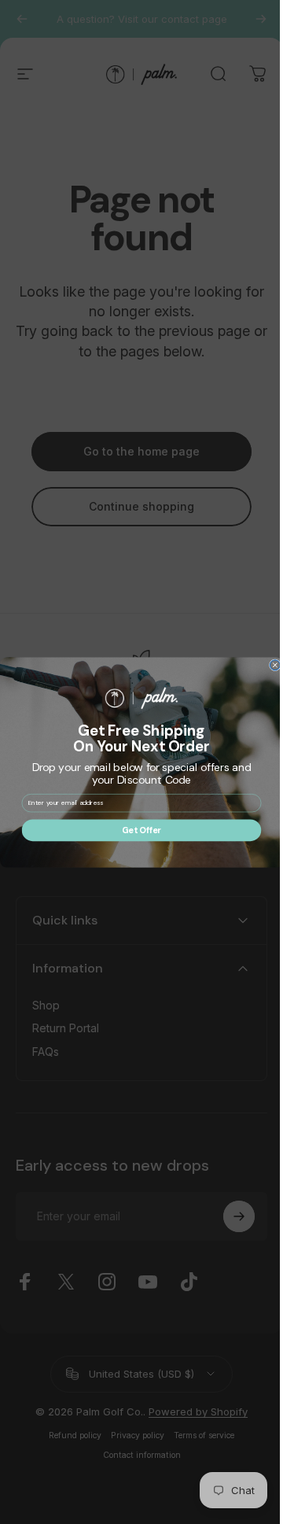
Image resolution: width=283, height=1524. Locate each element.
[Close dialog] (269, 664)
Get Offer (136, 830)
